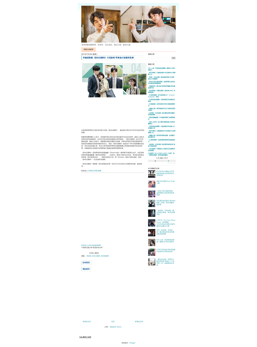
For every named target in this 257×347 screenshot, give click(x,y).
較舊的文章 (139, 321)
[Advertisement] (113, 113)
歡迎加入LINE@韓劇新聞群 (91, 245)
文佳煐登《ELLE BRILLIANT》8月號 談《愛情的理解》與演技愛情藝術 (161, 154)
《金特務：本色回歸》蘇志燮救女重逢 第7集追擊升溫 (165, 212)
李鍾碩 (89, 256)
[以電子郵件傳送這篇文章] (90, 253)
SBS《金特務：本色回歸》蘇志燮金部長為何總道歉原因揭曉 (165, 232)
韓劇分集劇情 (88, 49)
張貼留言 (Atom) (115, 327)
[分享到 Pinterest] (98, 253)
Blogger (132, 343)
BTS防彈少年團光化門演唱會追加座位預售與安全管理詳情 (165, 173)
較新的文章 (87, 321)
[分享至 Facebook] (96, 253)
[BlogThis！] (92, 253)
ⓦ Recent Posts (172, 163)
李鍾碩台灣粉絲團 (94, 171)
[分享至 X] (94, 253)
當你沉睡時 (96, 256)
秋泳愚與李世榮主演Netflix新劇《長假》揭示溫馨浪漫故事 (165, 202)
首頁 (113, 321)
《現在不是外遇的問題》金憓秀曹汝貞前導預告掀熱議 (165, 193)
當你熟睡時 (105, 256)
